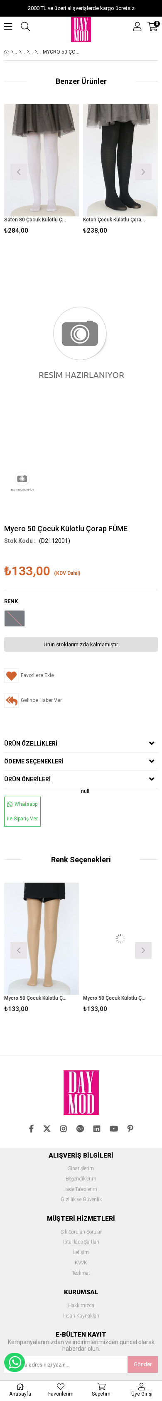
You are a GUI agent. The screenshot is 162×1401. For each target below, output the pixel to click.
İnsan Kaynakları (81, 1316)
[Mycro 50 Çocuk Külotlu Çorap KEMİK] (120, 939)
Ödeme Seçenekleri (34, 761)
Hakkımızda (81, 1305)
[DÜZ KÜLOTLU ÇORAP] (36, 52)
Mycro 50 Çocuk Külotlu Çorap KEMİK (115, 998)
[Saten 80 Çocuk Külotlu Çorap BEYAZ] (41, 160)
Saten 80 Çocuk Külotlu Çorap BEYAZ (36, 220)
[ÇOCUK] (20, 52)
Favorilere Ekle (41, 949)
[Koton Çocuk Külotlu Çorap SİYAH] (120, 160)
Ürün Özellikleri (30, 743)
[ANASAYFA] (12, 52)
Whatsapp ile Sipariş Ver (22, 811)
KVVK (81, 1263)
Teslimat (81, 1273)
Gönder (143, 1364)
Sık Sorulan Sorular (81, 1232)
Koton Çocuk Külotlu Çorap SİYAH (115, 220)
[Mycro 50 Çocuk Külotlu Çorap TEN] (41, 939)
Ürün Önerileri (27, 779)
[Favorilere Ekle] (41, 171)
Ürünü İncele (56, 171)
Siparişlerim (81, 1168)
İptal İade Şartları (81, 1242)
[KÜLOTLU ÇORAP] (28, 52)
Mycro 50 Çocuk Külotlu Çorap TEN (36, 998)
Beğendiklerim (81, 1179)
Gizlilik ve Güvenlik (81, 1199)
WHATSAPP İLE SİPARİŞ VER (14, 1362)
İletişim (81, 1252)
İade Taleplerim (81, 1189)
